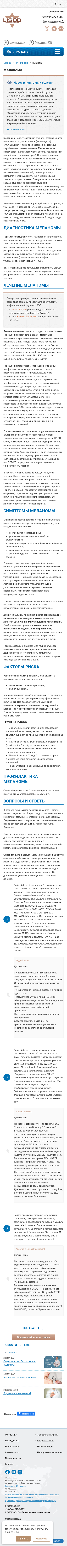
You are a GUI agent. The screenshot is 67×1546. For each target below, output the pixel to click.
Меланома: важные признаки (19, 1377)
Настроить (41, 1538)
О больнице (11, 1435)
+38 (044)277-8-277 (53, 16)
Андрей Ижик (22, 960)
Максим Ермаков (24, 1111)
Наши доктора (12, 1440)
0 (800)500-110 (55, 11)
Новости (12, 1352)
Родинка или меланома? (17, 1393)
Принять (23, 1538)
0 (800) (12, 1506)
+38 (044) (15, 1509)
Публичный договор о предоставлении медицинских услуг (30, 1500)
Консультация (12, 1446)
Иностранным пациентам (49, 1452)
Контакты (9, 1464)
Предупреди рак (13, 1458)
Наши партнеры (45, 1446)
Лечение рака (17, 51)
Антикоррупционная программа (19, 1497)
